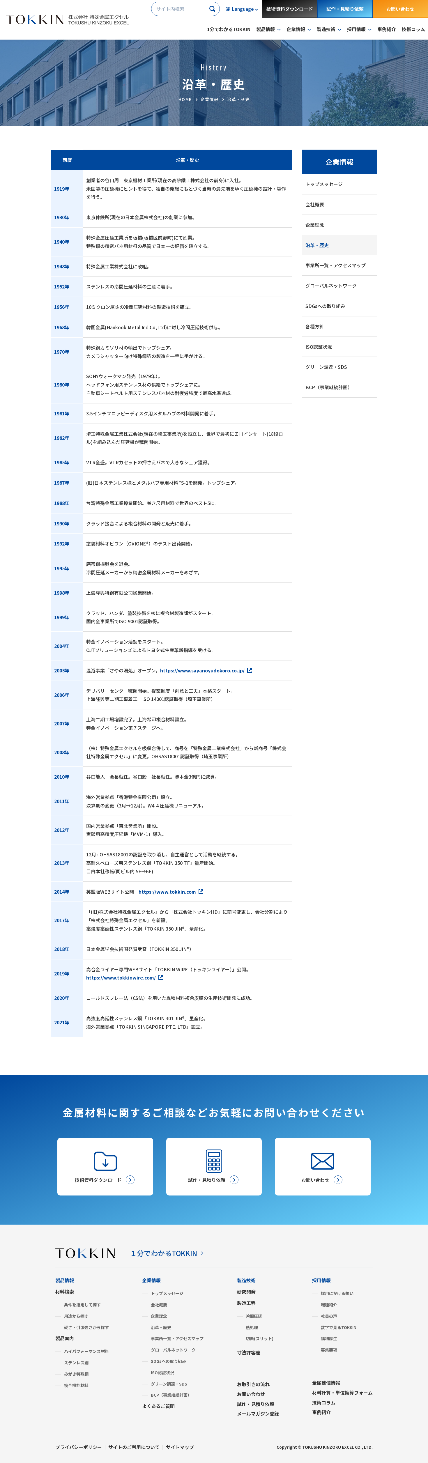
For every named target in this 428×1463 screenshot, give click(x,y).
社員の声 (329, 1316)
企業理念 (314, 224)
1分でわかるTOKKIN (228, 29)
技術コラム (413, 29)
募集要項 (329, 1350)
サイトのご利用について (134, 1446)
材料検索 (64, 1291)
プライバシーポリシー (78, 1446)
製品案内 (64, 1338)
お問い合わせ (400, 8)
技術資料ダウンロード (289, 8)
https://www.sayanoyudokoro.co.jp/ (202, 670)
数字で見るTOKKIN (338, 1327)
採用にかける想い (337, 1293)
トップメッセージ (324, 183)
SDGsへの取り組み (325, 305)
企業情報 (339, 162)
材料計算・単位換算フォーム (342, 1392)
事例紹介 (386, 29)
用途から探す (76, 1316)
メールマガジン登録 (258, 1413)
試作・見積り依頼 (345, 8)
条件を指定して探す (82, 1305)
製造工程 (246, 1302)
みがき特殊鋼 (76, 1374)
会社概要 (314, 204)
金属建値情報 (326, 1382)
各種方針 (314, 326)
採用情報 (321, 1280)
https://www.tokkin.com (167, 891)
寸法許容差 (248, 1352)
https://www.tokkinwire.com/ (121, 977)
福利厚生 (329, 1338)
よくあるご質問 (158, 1405)
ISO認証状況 (318, 346)
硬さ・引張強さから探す (86, 1327)
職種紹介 (329, 1305)
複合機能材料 (76, 1385)
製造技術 (246, 1280)
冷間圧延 (254, 1316)
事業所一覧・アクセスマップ (335, 265)
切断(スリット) (259, 1338)
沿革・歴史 (317, 245)
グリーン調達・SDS (326, 366)
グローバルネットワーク (331, 285)
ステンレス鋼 (76, 1362)
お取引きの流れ (253, 1384)
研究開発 (246, 1291)
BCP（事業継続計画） (328, 387)
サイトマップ (180, 1446)
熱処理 (252, 1327)
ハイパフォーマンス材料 (86, 1351)
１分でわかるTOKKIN (163, 1253)
